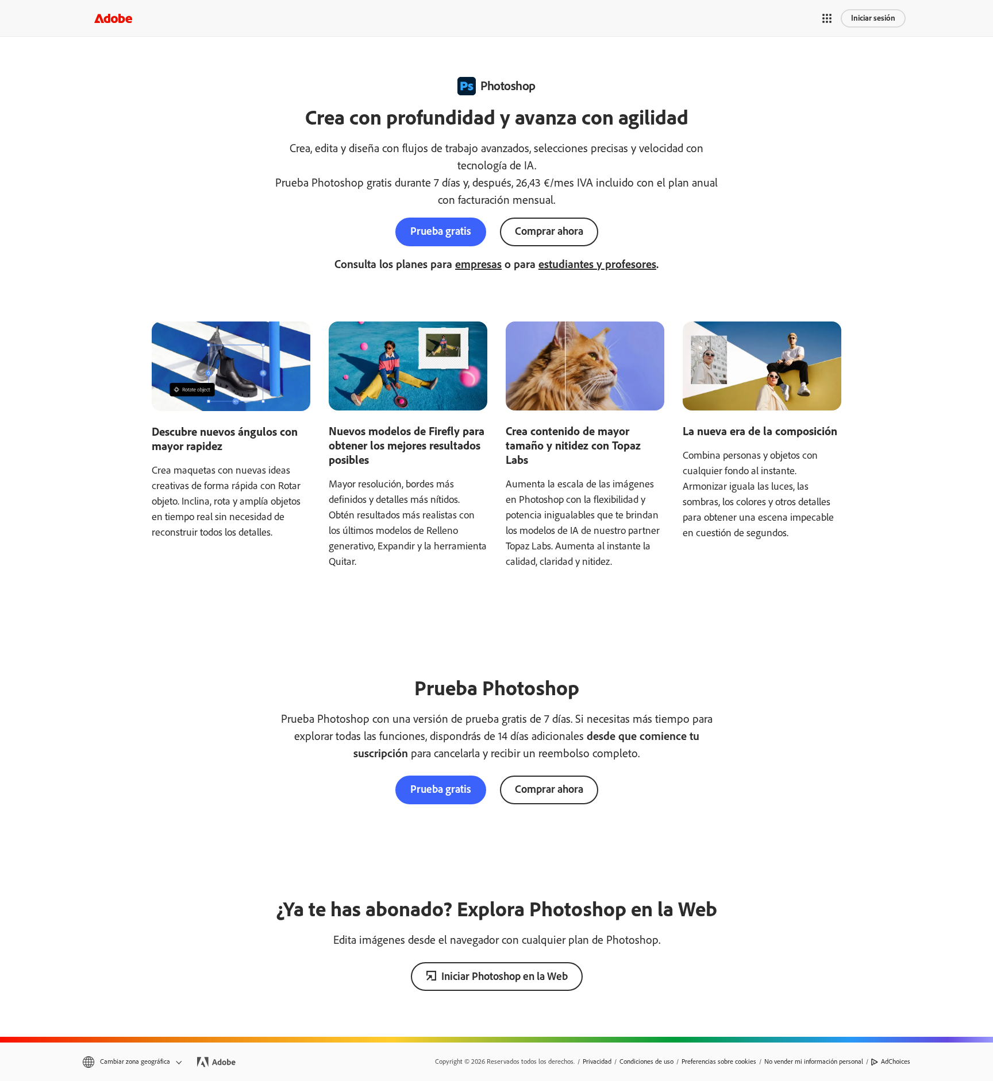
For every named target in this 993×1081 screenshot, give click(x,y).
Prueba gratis (440, 231)
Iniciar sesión (873, 18)
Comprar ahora (549, 231)
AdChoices (895, 1061)
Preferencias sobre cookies (719, 1061)
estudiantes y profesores (597, 264)
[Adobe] (113, 18)
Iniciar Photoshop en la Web (504, 976)
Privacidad (597, 1061)
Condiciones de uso (646, 1061)
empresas (478, 264)
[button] (827, 18)
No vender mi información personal (813, 1061)
